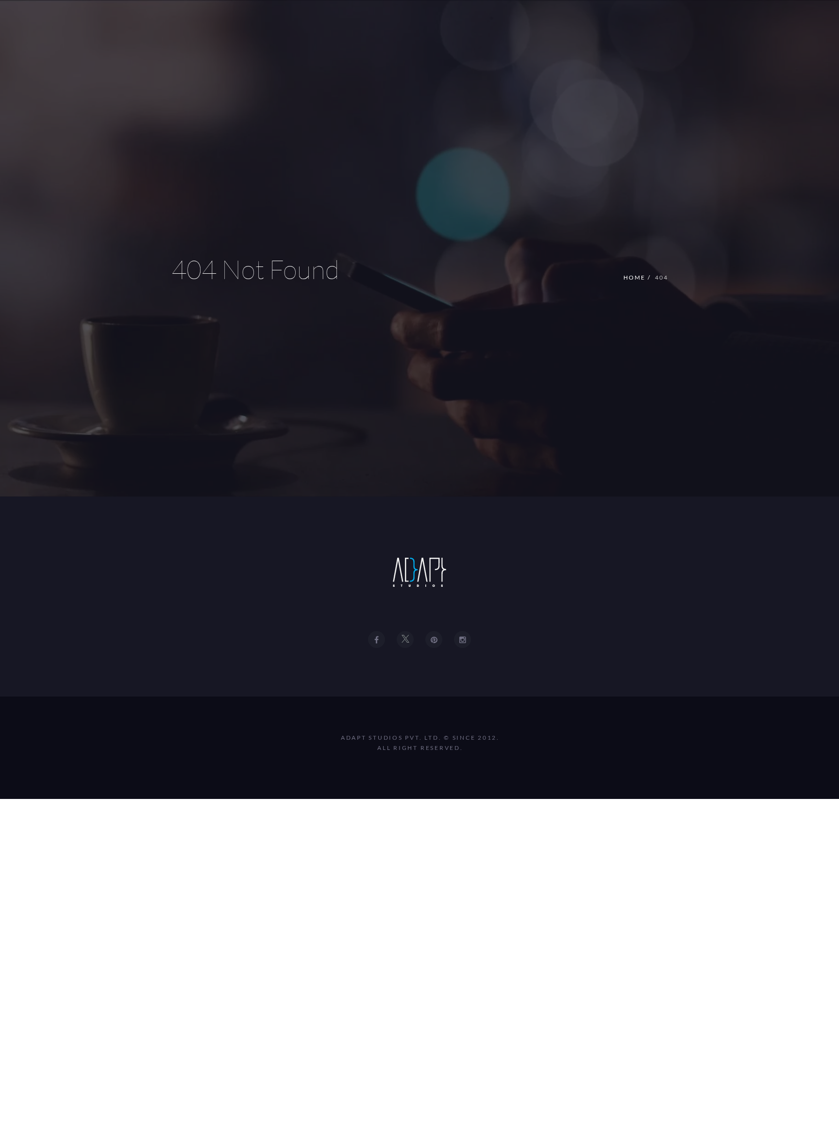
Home (634, 277)
